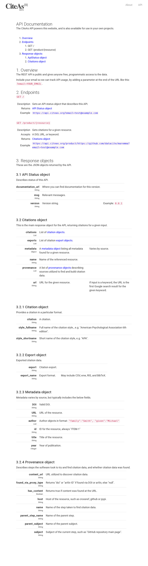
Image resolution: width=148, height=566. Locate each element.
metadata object (51, 248)
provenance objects (59, 267)
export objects (64, 240)
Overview (27, 38)
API (140, 4)
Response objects (32, 53)
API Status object (42, 108)
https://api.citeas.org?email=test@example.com (65, 113)
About (128, 4)
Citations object (37, 61)
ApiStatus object (37, 57)
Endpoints (27, 41)
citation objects (55, 232)
